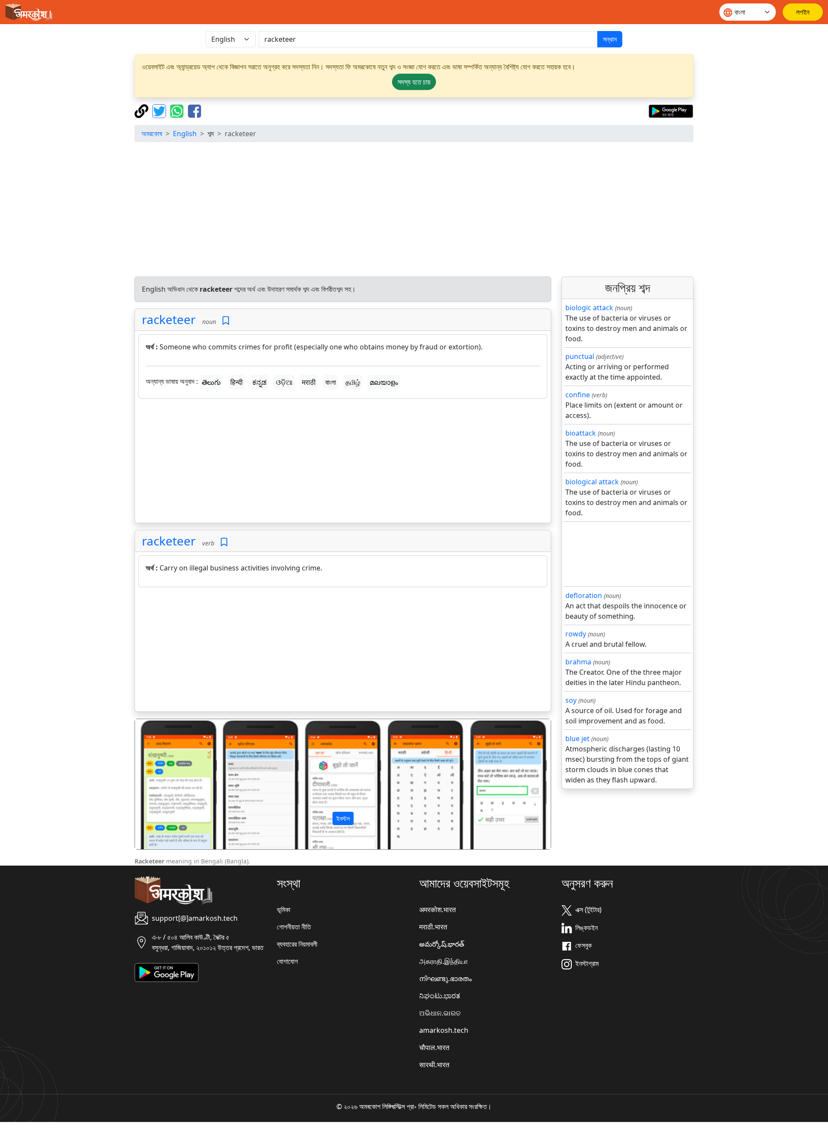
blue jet (577, 738)
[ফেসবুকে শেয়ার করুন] (194, 110)
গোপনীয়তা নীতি (294, 927)
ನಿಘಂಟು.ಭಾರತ (439, 995)
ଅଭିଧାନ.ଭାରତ (440, 1013)
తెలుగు (211, 382)
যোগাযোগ (287, 961)
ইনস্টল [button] (343, 818)
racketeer (169, 319)
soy (571, 700)
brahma (578, 662)
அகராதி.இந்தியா (443, 961)
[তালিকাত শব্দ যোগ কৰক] (226, 321)
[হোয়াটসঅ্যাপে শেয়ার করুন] (178, 110)
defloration (583, 595)
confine (577, 394)
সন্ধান (610, 39)
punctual (579, 356)
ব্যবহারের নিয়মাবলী (297, 944)
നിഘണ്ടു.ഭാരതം (445, 978)
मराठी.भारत (433, 927)
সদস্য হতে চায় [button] (414, 82)
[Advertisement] (414, 209)
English (185, 133)
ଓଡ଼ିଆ (284, 382)
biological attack (592, 481)
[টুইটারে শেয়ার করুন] (160, 110)
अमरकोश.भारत (437, 909)
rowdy (575, 634)
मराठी (309, 382)
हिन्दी (236, 382)
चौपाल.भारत (434, 1047)
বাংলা (330, 382)
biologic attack (589, 307)
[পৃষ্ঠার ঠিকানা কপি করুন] (143, 110)
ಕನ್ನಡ (259, 382)
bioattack (580, 433)
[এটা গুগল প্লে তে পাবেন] (670, 110)
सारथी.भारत (434, 1064)
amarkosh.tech (443, 1030)
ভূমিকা (283, 909)
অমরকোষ (151, 133)
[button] (166, 784)
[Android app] (167, 971)
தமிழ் (352, 382)
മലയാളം (384, 382)
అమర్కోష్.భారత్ (441, 944)
